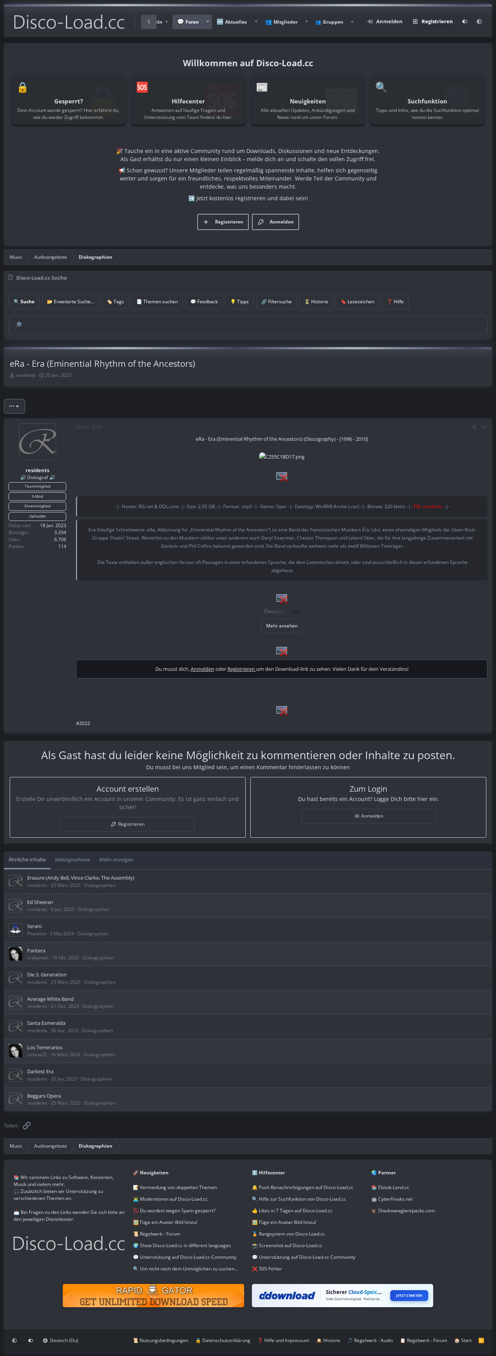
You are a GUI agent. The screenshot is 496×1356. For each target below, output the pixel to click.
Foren (192, 22)
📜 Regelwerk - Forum (156, 1234)
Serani (34, 926)
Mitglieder (286, 22)
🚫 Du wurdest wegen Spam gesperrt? (174, 1210)
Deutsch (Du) (63, 1340)
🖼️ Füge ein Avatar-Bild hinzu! (165, 1222)
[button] (207, 22)
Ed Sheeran (40, 902)
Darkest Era (40, 1071)
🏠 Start (463, 1340)
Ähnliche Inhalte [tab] (27, 859)
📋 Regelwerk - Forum (423, 1340)
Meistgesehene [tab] (72, 859)
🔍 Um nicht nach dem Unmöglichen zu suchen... (185, 1268)
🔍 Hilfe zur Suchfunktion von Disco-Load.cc (299, 1199)
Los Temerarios (44, 1047)
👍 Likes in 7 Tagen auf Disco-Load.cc (292, 1210)
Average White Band (50, 998)
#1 (484, 427)
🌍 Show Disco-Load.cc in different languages (182, 1245)
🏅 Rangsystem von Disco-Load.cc (288, 1234)
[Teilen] (474, 427)
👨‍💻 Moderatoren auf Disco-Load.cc (170, 1199)
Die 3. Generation (47, 974)
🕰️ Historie (328, 1340)
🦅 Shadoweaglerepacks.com (403, 1210)
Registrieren (241, 668)
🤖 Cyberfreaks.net (392, 1199)
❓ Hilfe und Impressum (283, 1340)
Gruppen (333, 22)
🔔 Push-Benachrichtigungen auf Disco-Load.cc (302, 1187)
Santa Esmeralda (46, 1022)
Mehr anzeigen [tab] (116, 859)
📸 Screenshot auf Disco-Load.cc (287, 1245)
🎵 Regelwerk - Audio (370, 1340)
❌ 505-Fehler (267, 1268)
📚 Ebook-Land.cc (390, 1187)
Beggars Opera (44, 1095)
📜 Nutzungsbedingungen (160, 1340)
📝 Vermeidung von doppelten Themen (175, 1187)
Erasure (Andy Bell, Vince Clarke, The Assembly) (80, 877)
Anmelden (202, 668)
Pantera (36, 950)
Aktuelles (236, 22)
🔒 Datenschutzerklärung (222, 1340)
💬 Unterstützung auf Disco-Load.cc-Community (184, 1257)
